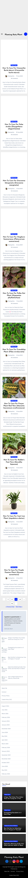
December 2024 (6, 728)
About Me (4, 688)
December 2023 (6, 755)
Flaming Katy (11, 76)
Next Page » (19, 606)
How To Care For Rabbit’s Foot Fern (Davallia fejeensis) (14, 462)
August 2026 (5, 706)
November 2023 (6, 758)
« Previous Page (10, 606)
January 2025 (6, 725)
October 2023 (5, 762)
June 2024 (5, 732)
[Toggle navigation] (2, 34)
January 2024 (6, 751)
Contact (4, 692)
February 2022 (6, 774)
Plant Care (14, 65)
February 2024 (6, 747)
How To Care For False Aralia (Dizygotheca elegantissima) (14, 127)
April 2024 (5, 740)
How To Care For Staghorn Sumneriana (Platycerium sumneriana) (14, 239)
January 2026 (6, 721)
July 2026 (4, 710)
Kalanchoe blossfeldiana (11, 825)
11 (12, 603)
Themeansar (14, 869)
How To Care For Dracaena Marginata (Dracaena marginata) (14, 183)
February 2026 (6, 717)
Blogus (22, 867)
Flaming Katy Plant (13, 35)
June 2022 (5, 766)
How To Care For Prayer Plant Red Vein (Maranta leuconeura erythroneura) (14, 406)
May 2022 (4, 770)
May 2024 (4, 736)
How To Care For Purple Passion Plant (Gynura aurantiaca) (14, 572)
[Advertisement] (14, 16)
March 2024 (5, 743)
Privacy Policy (6, 695)
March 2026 (5, 713)
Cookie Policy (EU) (7, 699)
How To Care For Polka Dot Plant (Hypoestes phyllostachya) (14, 295)
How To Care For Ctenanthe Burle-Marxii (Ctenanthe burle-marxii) (14, 70)
